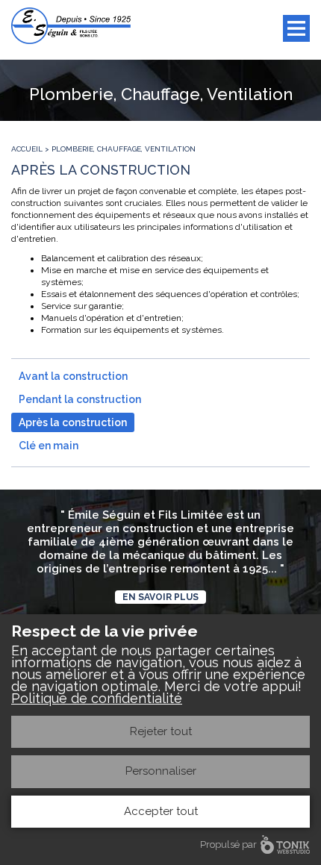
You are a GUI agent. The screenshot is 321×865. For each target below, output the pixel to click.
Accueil (27, 149)
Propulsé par (228, 844)
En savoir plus (160, 597)
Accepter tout (161, 811)
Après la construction (73, 422)
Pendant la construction (80, 399)
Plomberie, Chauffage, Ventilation (124, 149)
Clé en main (48, 446)
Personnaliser (160, 771)
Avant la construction (73, 376)
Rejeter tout (161, 731)
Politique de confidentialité (96, 698)
